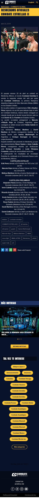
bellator (4, 219)
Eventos (19, 481)
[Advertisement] (19, 72)
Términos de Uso (30, 495)
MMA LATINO (16, 238)
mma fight (5, 238)
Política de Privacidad (10, 495)
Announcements (12, 373)
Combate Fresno (10, 403)
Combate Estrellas (18, 391)
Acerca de (19, 484)
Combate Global (9, 327)
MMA (29, 233)
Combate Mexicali (19, 421)
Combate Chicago (25, 379)
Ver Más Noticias (19, 346)
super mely (5, 243)
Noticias (5, 7)
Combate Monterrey (19, 439)
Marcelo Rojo (6, 233)
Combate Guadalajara (18, 409)
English (31, 2)
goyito (13, 229)
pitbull (34, 238)
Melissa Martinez (19, 233)
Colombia (9, 379)
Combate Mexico (18, 433)
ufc (13, 243)
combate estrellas (16, 219)
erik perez (5, 229)
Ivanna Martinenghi (24, 229)
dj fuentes (24, 224)
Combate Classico (18, 385)
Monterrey (26, 238)
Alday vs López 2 (18, 367)
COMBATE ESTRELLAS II (10, 224)
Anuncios (27, 373)
